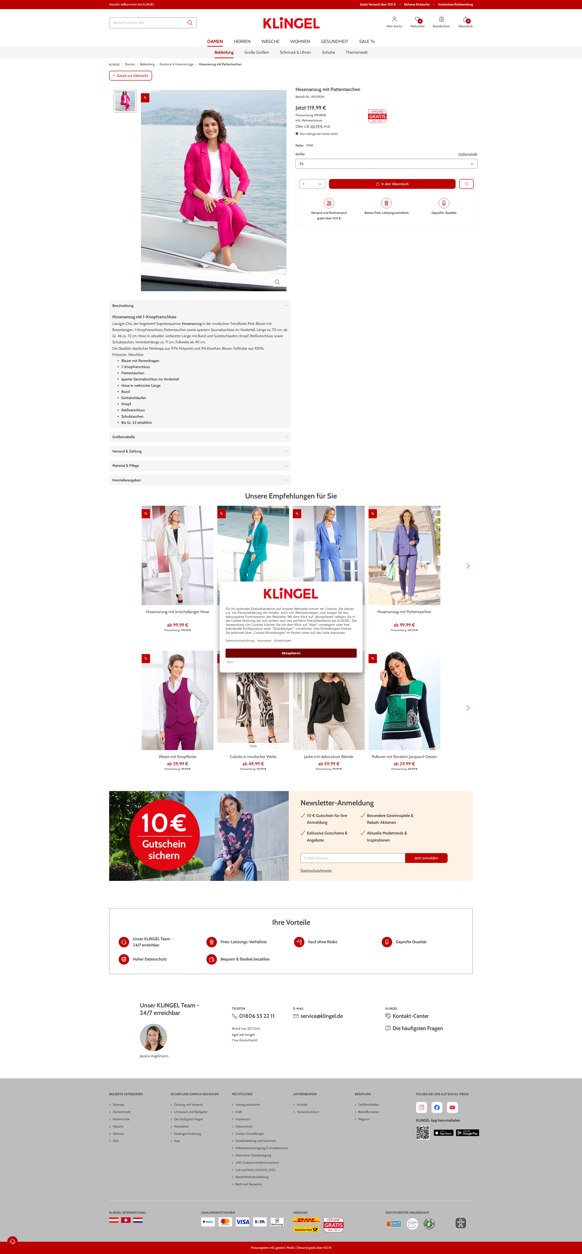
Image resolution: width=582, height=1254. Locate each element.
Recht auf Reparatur (249, 1184)
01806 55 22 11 (257, 1016)
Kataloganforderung (187, 1134)
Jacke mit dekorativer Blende (328, 756)
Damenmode (122, 1112)
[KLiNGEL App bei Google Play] (467, 1132)
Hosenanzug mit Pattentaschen (404, 611)
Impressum (243, 1119)
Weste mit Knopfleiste (177, 756)
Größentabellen (368, 1104)
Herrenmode (121, 1119)
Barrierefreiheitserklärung (252, 1177)
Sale (115, 1141)
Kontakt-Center (411, 1016)
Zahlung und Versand (188, 1104)
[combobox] (152, 22)
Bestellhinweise (368, 1112)
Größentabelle (467, 154)
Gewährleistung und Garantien (256, 1141)
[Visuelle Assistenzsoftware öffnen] (458, 1223)
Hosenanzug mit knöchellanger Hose (177, 611)
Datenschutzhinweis (316, 870)
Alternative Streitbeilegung (253, 1155)
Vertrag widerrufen (248, 1104)
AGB (238, 1112)
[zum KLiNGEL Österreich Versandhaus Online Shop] (113, 1220)
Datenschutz (244, 1126)
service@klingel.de (322, 1016)
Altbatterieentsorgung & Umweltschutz (262, 1148)
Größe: (300, 154)
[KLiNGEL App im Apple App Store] (444, 1133)
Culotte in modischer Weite (253, 756)
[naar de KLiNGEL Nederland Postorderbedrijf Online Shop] (138, 1220)
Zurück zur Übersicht (132, 75)
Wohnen (118, 1134)
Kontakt (302, 1104)
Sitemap (118, 1104)
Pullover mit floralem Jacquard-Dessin (404, 756)
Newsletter (181, 1126)
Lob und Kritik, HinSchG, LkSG (255, 1170)
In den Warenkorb (395, 184)
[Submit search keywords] (190, 22)
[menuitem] (215, 41)
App (177, 1141)
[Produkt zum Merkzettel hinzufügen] (466, 184)
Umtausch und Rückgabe (190, 1112)
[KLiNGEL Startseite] (291, 22)
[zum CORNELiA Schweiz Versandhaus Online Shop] (125, 1220)
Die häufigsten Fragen (418, 1028)
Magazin (364, 1119)
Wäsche (118, 1126)
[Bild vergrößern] (277, 282)
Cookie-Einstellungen (250, 1134)
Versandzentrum (308, 1112)
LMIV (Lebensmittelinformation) (257, 1162)
